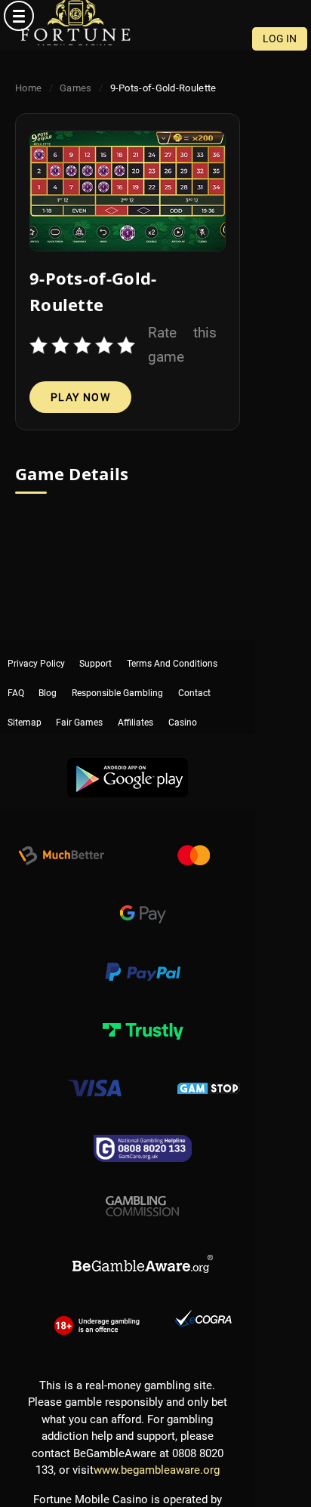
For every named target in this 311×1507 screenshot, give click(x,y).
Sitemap (25, 696)
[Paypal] (143, 955)
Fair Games (79, 696)
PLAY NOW (80, 397)
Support (95, 649)
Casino (182, 696)
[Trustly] (143, 1014)
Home (28, 88)
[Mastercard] (193, 839)
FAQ (16, 673)
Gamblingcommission (143, 1188)
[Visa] (94, 1072)
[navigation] (155, 16)
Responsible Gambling (117, 673)
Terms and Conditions (172, 649)
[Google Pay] (143, 897)
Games (76, 88)
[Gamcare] (143, 1130)
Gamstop (209, 1072)
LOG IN (280, 38)
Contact (194, 673)
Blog (47, 673)
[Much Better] (61, 839)
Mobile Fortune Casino (75, 22)
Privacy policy (36, 649)
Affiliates (135, 696)
